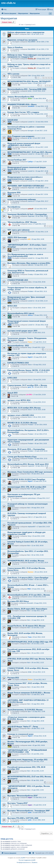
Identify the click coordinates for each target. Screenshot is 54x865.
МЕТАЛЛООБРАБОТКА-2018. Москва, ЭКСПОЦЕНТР (29, 81)
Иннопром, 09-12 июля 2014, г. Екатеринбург (26, 449)
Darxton (30, 572)
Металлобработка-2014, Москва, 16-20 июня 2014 (27, 464)
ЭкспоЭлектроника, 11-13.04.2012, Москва (24, 710)
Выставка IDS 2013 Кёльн (18, 601)
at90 (28, 239)
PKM (29, 589)
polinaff (30, 208)
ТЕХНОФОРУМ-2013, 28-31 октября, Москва (25, 561)
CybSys (30, 161)
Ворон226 (31, 231)
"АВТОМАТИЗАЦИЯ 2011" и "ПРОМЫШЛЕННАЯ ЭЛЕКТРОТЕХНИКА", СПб (27, 751)
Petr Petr (30, 114)
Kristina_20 (32, 58)
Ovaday (30, 274)
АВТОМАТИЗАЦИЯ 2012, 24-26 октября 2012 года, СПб (29, 642)
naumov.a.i (31, 201)
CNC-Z (30, 517)
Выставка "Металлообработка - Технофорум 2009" (28, 811)
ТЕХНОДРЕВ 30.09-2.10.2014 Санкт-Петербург (26, 479)
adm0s (30, 248)
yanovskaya (32, 498)
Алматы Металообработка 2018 (20, 97)
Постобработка (13, 207)
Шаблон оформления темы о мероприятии (25, 32)
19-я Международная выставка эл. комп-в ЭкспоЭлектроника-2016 (25, 255)
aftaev (30, 98)
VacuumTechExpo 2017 (16, 160)
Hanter (30, 83)
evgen (30, 797)
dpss (29, 711)
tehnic (30, 91)
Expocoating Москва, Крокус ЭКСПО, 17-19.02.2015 (28, 370)
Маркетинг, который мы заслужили (22, 40)
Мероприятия (9, 18)
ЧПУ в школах (13, 74)
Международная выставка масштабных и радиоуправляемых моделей (24, 178)
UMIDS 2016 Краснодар (17, 237)
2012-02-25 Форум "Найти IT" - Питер (22, 727)
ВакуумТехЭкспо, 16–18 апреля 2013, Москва (26, 626)
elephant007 (32, 526)
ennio (29, 745)
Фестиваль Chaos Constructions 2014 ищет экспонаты (30, 472)
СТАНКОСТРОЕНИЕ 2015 (17, 280)
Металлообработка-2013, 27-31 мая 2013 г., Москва (28, 595)
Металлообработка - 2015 (18, 346)
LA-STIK (29, 394)
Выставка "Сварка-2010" (17, 803)
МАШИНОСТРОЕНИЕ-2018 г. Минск (22, 104)
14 (46, 78)
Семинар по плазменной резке (20, 734)
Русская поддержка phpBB (27, 860)
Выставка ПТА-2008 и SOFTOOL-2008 (22, 818)
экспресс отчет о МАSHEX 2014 (20, 415)
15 (48, 78)
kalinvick (30, 265)
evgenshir (31, 466)
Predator (30, 291)
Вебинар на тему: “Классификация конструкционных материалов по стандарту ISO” (30, 56)
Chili (29, 75)
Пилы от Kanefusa (15, 47)
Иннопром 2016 (13, 193)
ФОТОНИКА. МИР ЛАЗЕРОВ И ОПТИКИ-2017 (25, 186)
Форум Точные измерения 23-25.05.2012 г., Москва (28, 693)
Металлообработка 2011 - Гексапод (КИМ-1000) (26, 89)
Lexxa (30, 224)
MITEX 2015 (12, 306)
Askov (30, 307)
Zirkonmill (29, 603)
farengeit (30, 130)
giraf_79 (30, 387)
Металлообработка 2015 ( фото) (20, 313)
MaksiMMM (31, 41)
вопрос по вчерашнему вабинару (21, 199)
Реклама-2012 (13, 678)
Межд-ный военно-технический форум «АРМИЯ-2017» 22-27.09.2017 (23, 144)
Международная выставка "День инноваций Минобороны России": (26, 298)
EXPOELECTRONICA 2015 (18, 363)
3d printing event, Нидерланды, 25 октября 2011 (27, 760)
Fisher (30, 342)
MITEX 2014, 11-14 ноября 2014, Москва (23, 408)
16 (51, 78)
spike (29, 812)
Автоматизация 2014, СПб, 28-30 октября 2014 (26, 487)
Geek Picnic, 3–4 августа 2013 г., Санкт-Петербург (27, 578)
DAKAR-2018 (12, 120)
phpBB (23, 857)
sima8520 (31, 106)
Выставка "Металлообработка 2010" (22, 796)
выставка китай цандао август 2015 (22, 331)
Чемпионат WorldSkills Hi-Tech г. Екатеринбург (27, 214)
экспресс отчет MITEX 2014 (18, 400)
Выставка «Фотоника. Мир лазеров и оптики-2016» (28, 263)
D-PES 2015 (12, 378)
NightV (30, 357)
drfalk (29, 672)
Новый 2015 (12, 393)
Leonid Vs (31, 122)
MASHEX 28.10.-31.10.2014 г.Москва (22, 423)
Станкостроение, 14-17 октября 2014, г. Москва (27, 385)
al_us (29, 138)
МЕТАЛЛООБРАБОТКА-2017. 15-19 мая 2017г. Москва (29, 152)
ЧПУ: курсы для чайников (18, 230)
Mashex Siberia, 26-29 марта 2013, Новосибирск (27, 609)
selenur (30, 315)
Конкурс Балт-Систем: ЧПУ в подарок (23, 112)
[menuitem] (4, 9)
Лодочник (31, 187)
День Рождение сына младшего (20, 136)
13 (43, 78)
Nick (28, 34)
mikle (29, 332)
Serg (29, 347)
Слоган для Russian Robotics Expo (22, 457)
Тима (29, 637)
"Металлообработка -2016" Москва (22, 222)
